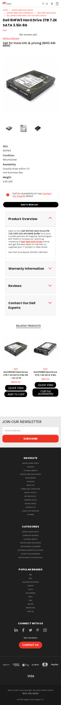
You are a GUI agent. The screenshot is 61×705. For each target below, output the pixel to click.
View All (30, 611)
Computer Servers (30, 535)
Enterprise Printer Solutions (30, 550)
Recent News (30, 504)
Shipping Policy (30, 500)
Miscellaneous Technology (30, 557)
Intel (31, 597)
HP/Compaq (30, 593)
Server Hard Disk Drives (30, 474)
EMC (30, 600)
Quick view (15, 388)
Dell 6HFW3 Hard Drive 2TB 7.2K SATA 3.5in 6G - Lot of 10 (15, 375)
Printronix (30, 608)
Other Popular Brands (30, 554)
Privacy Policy (30, 493)
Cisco (30, 589)
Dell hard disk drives (31, 241)
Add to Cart (15, 394)
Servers (30, 467)
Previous (3, 349)
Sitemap (30, 515)
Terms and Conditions (30, 489)
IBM (30, 575)
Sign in (25, 511)
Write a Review (11, 38)
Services (30, 482)
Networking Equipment (31, 546)
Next (57, 349)
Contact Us (31, 507)
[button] (30, 645)
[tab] (30, 219)
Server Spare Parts (30, 463)
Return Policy (30, 496)
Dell (30, 578)
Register (35, 511)
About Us (30, 485)
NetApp (30, 604)
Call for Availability (45, 392)
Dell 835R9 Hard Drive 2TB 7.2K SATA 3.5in (45, 373)
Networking (30, 478)
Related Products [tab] (28, 325)
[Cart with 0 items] (51, 3)
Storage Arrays (30, 471)
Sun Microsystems (30, 582)
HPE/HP (30, 586)
